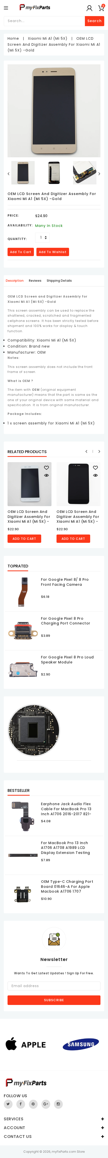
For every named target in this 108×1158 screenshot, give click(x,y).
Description (15, 280)
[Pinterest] (33, 1104)
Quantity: (17, 239)
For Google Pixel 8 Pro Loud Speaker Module (67, 660)
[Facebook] (20, 1104)
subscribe (54, 1000)
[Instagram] (58, 1104)
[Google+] (45, 1104)
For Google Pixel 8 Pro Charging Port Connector (65, 621)
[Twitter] (8, 1104)
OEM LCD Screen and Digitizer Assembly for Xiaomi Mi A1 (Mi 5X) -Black (78, 519)
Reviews (35, 280)
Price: (13, 215)
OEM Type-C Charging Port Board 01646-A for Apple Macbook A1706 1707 (67, 886)
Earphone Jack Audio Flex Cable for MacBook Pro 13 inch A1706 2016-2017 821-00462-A (66, 811)
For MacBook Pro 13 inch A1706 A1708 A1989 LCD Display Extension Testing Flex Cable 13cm (65, 850)
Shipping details (59, 280)
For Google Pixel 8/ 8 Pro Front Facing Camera (65, 582)
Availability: (20, 225)
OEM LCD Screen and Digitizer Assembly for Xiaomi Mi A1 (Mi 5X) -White (29, 519)
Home (13, 38)
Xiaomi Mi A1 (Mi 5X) (48, 38)
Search (94, 20)
